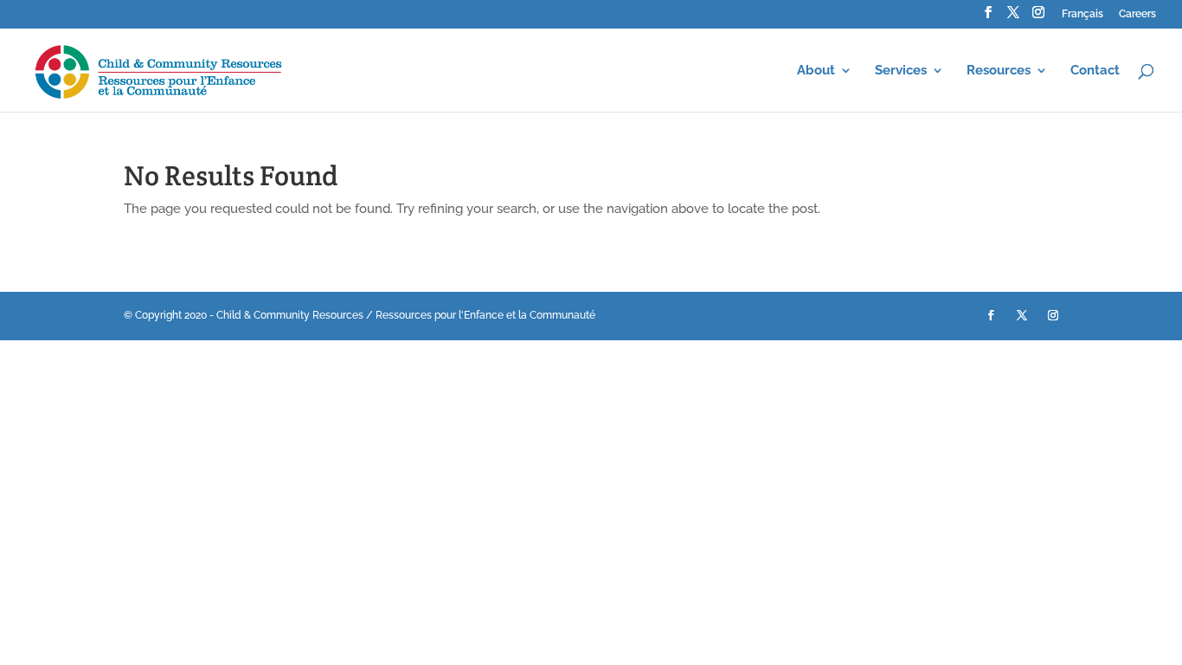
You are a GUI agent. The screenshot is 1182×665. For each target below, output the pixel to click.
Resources (999, 71)
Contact (1095, 71)
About (816, 71)
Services (901, 71)
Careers (1137, 14)
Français (1082, 14)
